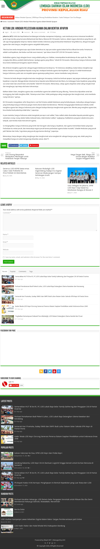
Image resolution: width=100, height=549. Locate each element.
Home (4, 21)
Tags (31, 271)
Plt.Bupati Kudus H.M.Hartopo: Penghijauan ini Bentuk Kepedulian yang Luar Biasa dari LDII (52, 483)
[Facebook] (46, 371)
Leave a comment (39, 32)
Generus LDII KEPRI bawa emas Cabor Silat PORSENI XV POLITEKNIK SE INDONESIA (16, 171)
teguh (7, 32)
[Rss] (41, 371)
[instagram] (59, 371)
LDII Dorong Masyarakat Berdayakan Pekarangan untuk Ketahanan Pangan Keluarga (16, 155)
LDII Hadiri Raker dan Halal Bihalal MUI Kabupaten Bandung (39, 526)
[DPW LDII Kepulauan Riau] (50, 6)
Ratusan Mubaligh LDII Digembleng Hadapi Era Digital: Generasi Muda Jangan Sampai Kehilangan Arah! (48, 172)
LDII (63, 540)
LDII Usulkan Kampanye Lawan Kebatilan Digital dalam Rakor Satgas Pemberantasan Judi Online (41, 519)
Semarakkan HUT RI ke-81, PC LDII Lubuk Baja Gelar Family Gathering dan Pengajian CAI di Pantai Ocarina (52, 276)
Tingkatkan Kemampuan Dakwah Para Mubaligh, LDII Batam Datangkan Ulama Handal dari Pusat (48, 316)
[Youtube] (54, 371)
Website (6, 249)
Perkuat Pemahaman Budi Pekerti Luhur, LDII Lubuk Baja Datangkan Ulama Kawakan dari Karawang (49, 286)
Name (5, 234)
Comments (22, 271)
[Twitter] (50, 371)
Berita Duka (19, 509)
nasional (11, 21)
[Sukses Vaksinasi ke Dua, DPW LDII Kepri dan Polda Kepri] (7, 456)
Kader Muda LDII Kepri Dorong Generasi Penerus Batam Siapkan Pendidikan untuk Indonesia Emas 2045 (51, 306)
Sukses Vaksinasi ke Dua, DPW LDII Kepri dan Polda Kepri (38, 453)
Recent (4, 271)
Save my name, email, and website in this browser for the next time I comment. (32, 257)
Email (5, 242)
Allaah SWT (47, 540)
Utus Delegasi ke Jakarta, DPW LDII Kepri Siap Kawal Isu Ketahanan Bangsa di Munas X (80, 188)
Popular (13, 271)
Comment (7, 213)
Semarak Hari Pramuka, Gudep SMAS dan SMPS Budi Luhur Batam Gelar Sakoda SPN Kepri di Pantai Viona (51, 296)
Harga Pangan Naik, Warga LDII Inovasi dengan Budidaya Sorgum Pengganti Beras (83, 155)
